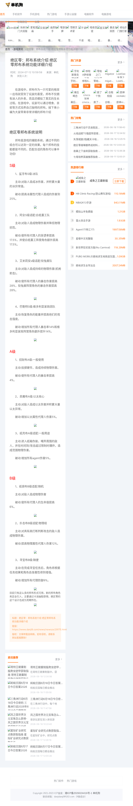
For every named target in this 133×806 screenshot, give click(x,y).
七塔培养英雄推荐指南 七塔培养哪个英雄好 (87, 156)
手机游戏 (34, 14)
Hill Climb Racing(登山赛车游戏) (93, 193)
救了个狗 (98, 102)
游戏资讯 (18, 49)
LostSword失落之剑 (120, 80)
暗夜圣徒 (92, 40)
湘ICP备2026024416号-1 (78, 793)
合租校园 (109, 102)
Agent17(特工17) (85, 229)
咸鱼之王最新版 (99, 180)
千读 (81, 40)
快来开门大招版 (22, 40)
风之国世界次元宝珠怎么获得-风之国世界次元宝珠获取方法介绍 (46, 714)
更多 (57, 659)
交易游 (41, 40)
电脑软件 (89, 14)
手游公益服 (70, 14)
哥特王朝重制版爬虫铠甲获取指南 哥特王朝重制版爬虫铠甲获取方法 (46, 667)
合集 (37, 21)
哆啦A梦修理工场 (86, 80)
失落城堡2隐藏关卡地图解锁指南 (87, 139)
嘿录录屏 (62, 40)
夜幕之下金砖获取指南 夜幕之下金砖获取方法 (86, 150)
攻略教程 (22, 21)
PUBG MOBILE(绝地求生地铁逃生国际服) (96, 256)
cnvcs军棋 (86, 102)
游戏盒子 (5, 21)
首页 (2, 14)
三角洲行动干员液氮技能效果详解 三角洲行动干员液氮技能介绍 (86, 127)
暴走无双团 (112, 40)
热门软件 (59, 780)
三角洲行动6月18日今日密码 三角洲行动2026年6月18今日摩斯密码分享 (46, 699)
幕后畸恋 (75, 102)
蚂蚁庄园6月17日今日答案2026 (46, 746)
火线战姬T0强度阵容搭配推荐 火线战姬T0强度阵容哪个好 (86, 133)
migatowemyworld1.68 (109, 80)
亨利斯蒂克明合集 (75, 80)
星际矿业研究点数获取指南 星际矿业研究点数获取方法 (46, 730)
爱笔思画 (32, 40)
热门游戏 (52, 14)
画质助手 (52, 40)
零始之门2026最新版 (98, 80)
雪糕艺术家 (72, 40)
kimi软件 (12, 40)
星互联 (101, 40)
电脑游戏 (106, 14)
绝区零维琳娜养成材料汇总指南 (86, 145)
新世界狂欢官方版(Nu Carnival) (93, 247)
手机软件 (17, 14)
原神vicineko (120, 102)
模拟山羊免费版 (84, 211)
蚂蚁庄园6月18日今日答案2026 (46, 683)
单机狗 (96, 793)
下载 (75, 86)
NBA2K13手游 (83, 202)
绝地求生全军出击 (85, 265)
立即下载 (119, 181)
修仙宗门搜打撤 (122, 40)
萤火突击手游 (83, 220)
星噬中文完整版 (84, 238)
